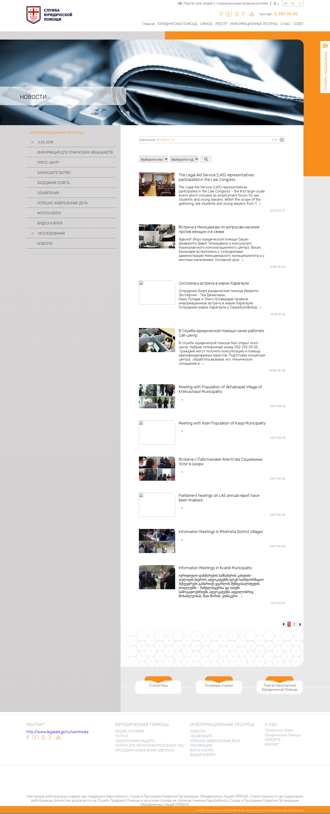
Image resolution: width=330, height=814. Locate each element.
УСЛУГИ (121, 736)
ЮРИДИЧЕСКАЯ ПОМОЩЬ (177, 24)
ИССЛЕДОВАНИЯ (51, 234)
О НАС (285, 24)
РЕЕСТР (221, 24)
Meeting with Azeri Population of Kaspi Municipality (222, 423)
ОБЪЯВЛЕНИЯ (48, 193)
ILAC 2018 (45, 142)
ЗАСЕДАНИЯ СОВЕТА (53, 183)
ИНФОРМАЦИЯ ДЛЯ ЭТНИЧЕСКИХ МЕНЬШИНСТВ (75, 152)
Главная (148, 24)
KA (285, 3)
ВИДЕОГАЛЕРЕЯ (49, 223)
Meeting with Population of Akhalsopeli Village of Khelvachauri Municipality (220, 389)
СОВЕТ (298, 24)
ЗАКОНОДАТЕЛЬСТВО (54, 173)
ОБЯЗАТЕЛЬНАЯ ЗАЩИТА (134, 741)
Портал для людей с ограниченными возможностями (227, 3)
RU (299, 3)
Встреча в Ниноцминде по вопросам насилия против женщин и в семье (219, 229)
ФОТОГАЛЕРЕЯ (49, 213)
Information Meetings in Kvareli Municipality (215, 568)
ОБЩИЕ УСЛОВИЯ (129, 731)
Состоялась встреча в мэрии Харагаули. (214, 283)
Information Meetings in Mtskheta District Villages (221, 531)
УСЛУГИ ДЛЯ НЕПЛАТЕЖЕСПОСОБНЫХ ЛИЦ (149, 746)
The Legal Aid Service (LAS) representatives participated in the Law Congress (216, 177)
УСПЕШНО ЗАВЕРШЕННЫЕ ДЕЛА (62, 203)
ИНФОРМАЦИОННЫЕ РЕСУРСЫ (254, 24)
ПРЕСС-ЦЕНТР (48, 163)
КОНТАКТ (272, 745)
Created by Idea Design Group (286, 810)
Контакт (266, 14)
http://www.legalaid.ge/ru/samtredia (57, 732)
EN (292, 3)
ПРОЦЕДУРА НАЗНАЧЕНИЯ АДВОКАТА (144, 750)
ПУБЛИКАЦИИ (201, 746)
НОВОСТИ (45, 244)
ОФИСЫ (206, 24)
